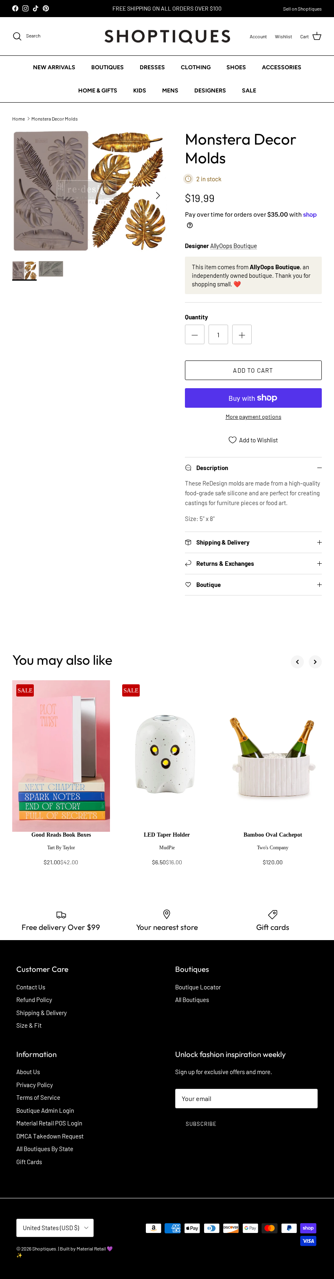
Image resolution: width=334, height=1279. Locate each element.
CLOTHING (196, 67)
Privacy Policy (34, 1084)
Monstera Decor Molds (54, 118)
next (315, 661)
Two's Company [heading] (272, 847)
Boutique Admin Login (45, 1110)
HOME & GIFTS (97, 90)
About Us (28, 1071)
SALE (249, 90)
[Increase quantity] (242, 334)
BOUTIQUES (107, 67)
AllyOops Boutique (233, 245)
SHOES (236, 67)
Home (18, 118)
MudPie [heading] (167, 847)
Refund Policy (34, 999)
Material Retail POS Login (49, 1123)
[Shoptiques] (167, 36)
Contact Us (30, 987)
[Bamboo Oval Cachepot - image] (273, 756)
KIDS (139, 90)
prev (297, 661)
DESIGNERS (210, 90)
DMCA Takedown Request (50, 1136)
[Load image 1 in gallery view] (89, 191)
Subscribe (201, 1124)
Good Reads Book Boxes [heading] (61, 835)
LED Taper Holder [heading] (167, 835)
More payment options (253, 416)
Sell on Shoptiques (302, 8)
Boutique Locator (198, 987)
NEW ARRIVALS (54, 67)
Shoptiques (44, 1248)
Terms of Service (38, 1097)
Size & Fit (29, 1025)
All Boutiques (192, 999)
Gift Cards (29, 1161)
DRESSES (152, 67)
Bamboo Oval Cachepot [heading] (273, 835)
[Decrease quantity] (194, 334)
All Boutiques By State (44, 1148)
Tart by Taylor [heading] (61, 847)
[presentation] (61, 852)
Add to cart (253, 370)
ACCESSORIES (281, 67)
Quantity (196, 317)
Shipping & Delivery (41, 1012)
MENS (170, 90)
